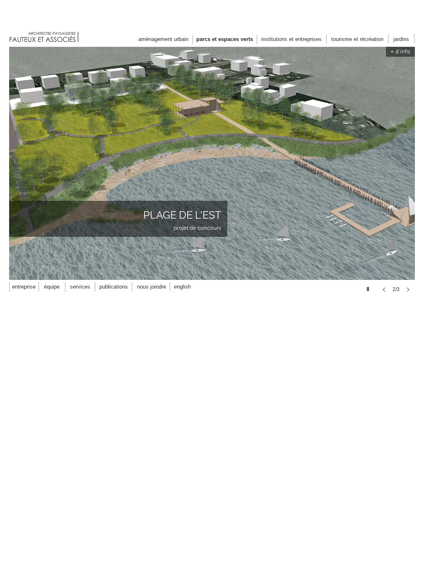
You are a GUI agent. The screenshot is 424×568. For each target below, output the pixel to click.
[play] (369, 287)
